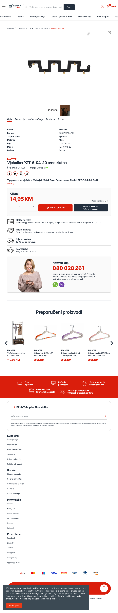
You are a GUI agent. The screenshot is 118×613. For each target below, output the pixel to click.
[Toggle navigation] (4, 6)
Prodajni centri (13, 518)
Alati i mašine (5, 16)
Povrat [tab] (61, 119)
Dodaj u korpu (57, 208)
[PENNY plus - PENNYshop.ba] (14, 6)
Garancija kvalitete (14, 479)
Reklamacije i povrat (15, 484)
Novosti (10, 523)
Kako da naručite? (14, 449)
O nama (10, 503)
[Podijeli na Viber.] (21, 173)
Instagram (11, 553)
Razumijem (14, 605)
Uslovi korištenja (14, 459)
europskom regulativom (25, 591)
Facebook (11, 538)
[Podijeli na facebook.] (9, 173)
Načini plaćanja (13, 494)
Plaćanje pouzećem (90, 207)
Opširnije (11, 183)
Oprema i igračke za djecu (61, 16)
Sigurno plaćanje (14, 474)
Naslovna (10, 28)
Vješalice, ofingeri (57, 28)
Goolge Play (12, 557)
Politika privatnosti (14, 464)
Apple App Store (13, 562)
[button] (104, 6)
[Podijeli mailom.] (26, 173)
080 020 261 (68, 268)
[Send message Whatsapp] (55, 284)
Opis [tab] (9, 119)
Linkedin (10, 543)
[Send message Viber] (61, 284)
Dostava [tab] (50, 119)
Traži (69, 7)
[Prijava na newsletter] (103, 416)
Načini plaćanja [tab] (35, 119)
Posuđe (20, 16)
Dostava (10, 489)
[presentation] (6, 343)
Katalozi (10, 528)
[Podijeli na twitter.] (15, 173)
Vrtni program (103, 16)
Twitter (10, 548)
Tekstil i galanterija (37, 16)
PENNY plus (21, 28)
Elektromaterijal (84, 16)
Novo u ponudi (13, 513)
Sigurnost (11, 454)
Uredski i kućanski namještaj (38, 28)
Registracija (12, 444)
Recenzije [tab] (20, 119)
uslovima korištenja (48, 425)
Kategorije (11, 508)
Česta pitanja (12, 439)
